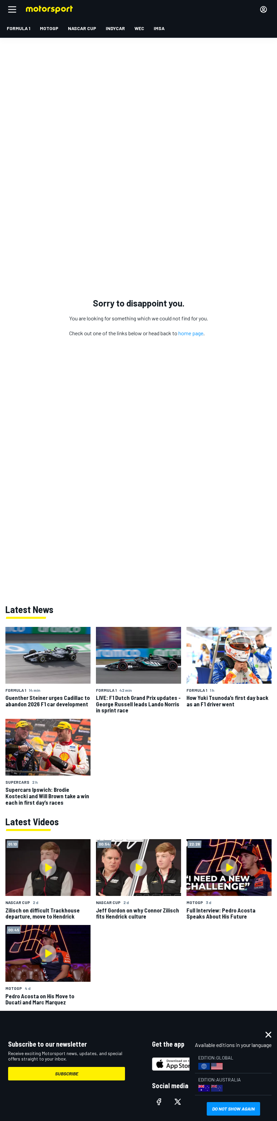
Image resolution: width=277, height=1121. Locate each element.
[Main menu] (12, 9)
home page (190, 333)
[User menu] (263, 9)
